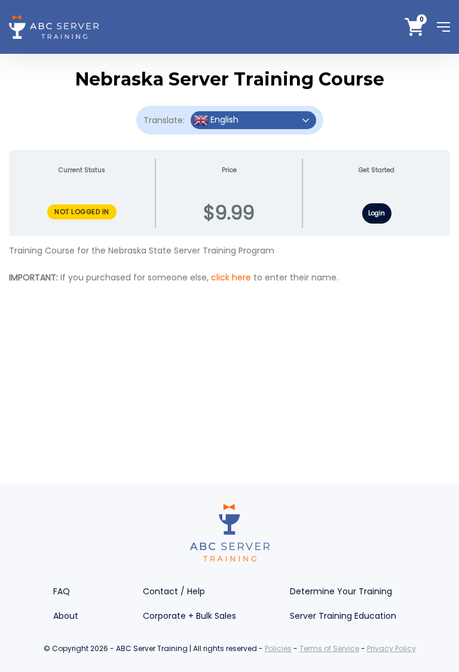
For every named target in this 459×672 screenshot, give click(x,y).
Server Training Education (343, 616)
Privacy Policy (391, 648)
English (223, 120)
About (65, 616)
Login (376, 213)
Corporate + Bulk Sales (189, 616)
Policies (278, 648)
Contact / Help (174, 591)
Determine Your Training (341, 591)
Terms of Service (329, 648)
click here (231, 277)
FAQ (61, 591)
